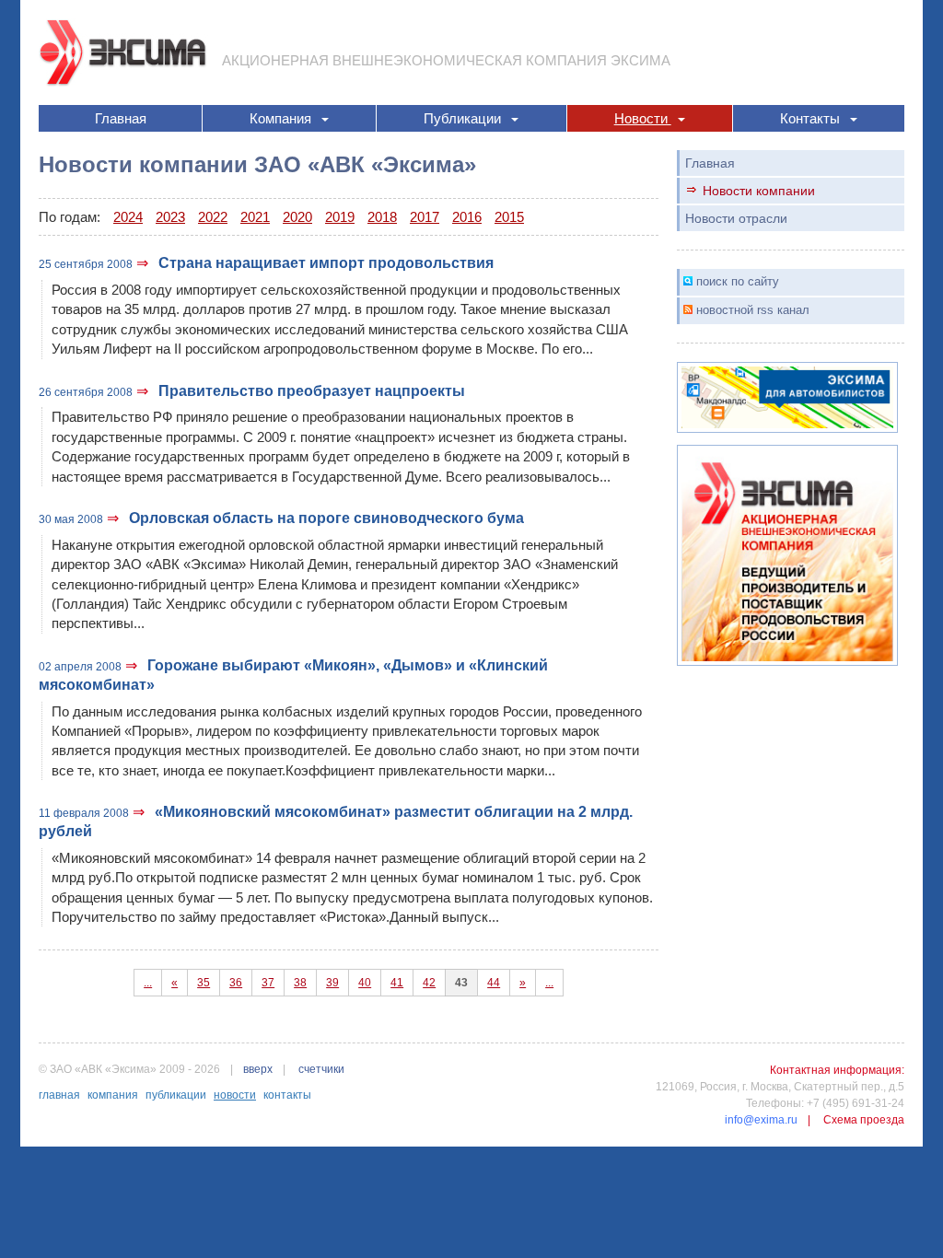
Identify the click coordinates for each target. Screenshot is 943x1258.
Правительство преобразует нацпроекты (311, 391)
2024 (128, 217)
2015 (509, 217)
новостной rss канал (752, 310)
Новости (642, 118)
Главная (120, 118)
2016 (467, 217)
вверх (258, 1069)
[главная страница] (123, 51)
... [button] (148, 982)
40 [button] (364, 982)
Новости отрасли (736, 218)
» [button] (522, 982)
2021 (255, 217)
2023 (170, 217)
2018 (382, 217)
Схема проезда (863, 1119)
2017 (424, 217)
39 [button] (332, 982)
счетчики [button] (321, 1069)
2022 (212, 217)
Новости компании (759, 190)
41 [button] (396, 982)
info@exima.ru (761, 1119)
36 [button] (235, 982)
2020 (297, 217)
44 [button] (493, 982)
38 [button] (300, 982)
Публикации (464, 118)
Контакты (812, 118)
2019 (340, 217)
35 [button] (203, 982)
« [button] (174, 982)
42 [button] (429, 982)
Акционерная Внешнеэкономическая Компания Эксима (446, 60)
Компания (282, 118)
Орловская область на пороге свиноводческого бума (326, 518)
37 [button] (268, 982)
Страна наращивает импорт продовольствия (326, 263)
